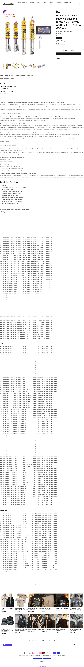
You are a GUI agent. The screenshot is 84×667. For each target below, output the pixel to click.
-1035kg (59, 37)
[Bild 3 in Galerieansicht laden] (24, 66)
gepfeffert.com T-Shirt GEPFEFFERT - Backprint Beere (21, 609)
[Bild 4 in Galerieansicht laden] (33, 66)
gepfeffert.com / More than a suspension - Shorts (48, 609)
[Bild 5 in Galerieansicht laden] (41, 66)
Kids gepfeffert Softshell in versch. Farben (75, 630)
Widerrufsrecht (37, 655)
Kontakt (33, 640)
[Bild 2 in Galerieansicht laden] (16, 66)
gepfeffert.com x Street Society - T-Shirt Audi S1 (35, 609)
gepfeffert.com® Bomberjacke (48, 629)
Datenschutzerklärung (45, 655)
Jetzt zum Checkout (68, 54)
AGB (54, 640)
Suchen (29, 640)
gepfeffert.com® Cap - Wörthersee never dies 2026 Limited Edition (7, 630)
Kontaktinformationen (61, 655)
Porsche (45, 666)
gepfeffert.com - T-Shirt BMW (62, 608)
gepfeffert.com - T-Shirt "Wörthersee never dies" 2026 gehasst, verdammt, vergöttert (76, 609)
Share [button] (58, 58)
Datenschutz (45, 640)
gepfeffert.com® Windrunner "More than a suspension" (21, 630)
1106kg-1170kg (60, 40)
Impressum (38, 640)
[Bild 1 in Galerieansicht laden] (7, 66)
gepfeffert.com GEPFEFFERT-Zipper (7, 609)
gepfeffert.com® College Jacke (34, 629)
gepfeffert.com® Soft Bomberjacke (60, 630)
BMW (41, 666)
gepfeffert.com (24, 655)
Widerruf (50, 640)
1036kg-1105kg (67, 37)
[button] (59, 2)
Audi (43, 666)
